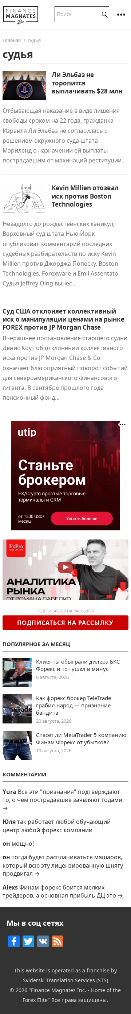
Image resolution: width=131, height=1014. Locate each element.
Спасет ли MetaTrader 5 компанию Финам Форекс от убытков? (81, 738)
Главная (12, 40)
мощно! (23, 844)
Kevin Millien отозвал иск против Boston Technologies (85, 196)
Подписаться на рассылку (65, 623)
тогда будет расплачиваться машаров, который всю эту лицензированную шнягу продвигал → (63, 865)
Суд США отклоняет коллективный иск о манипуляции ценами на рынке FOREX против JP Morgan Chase (63, 319)
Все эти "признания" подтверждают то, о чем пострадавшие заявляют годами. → (63, 800)
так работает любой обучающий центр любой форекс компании (57, 826)
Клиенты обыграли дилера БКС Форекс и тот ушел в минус (78, 665)
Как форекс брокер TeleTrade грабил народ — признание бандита (73, 705)
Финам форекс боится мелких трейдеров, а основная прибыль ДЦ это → (63, 891)
